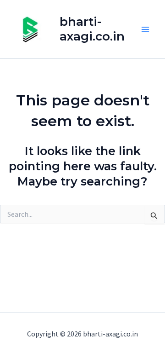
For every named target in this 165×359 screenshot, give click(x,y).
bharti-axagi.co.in (92, 28)
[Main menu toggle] (145, 29)
